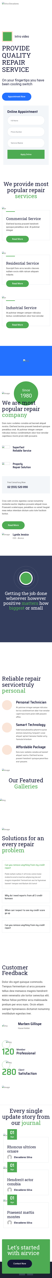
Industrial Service (21, 307)
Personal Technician (31, 702)
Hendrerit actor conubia (20, 1181)
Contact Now (19, 1263)
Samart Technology (30, 724)
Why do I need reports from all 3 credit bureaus (23, 897)
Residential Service (22, 263)
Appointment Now (16, 96)
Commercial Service (23, 218)
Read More (17, 239)
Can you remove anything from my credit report (25, 866)
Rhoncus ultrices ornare (21, 1149)
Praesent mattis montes (20, 1214)
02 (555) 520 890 (17, 487)
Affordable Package (31, 747)
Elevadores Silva (23, 1157)
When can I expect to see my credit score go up (25, 911)
